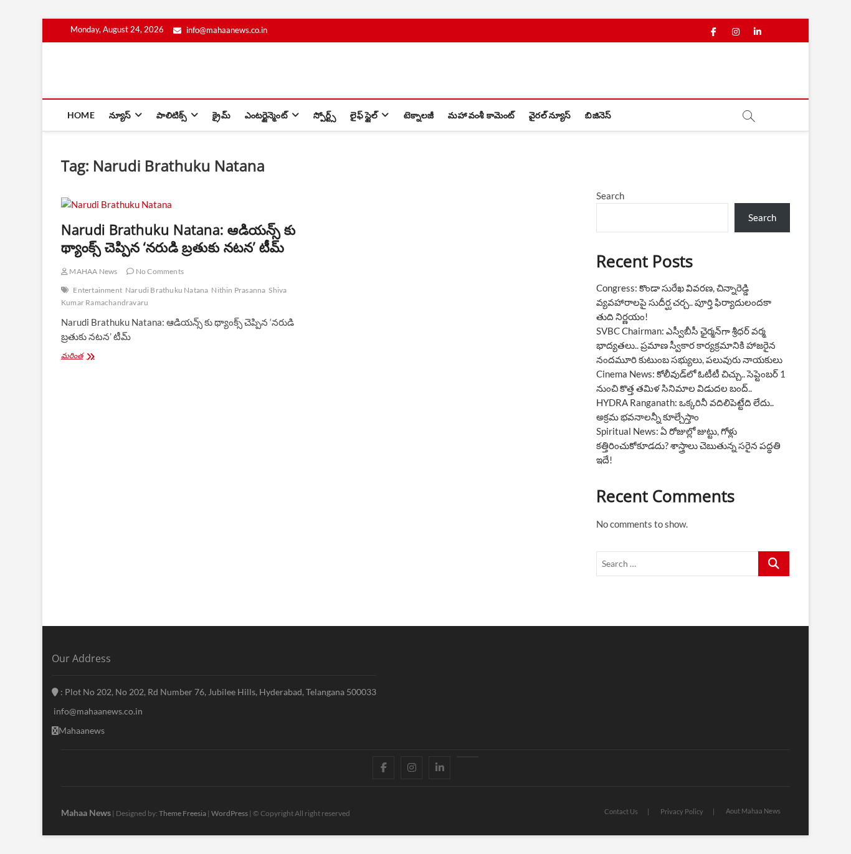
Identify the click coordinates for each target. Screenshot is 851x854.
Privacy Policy (681, 811)
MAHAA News (92, 271)
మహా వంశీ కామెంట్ (481, 115)
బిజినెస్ (598, 115)
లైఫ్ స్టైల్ (364, 115)
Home (81, 115)
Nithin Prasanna (238, 290)
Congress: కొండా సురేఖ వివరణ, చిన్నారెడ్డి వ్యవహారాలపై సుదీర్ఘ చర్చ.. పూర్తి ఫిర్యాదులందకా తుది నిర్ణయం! (683, 302)
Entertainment (97, 290)
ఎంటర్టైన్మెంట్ (266, 115)
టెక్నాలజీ (419, 115)
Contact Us (621, 811)
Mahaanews (82, 730)
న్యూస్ (120, 115)
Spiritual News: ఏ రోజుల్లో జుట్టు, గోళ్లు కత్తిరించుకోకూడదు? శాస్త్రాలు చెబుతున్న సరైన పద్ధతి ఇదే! (688, 445)
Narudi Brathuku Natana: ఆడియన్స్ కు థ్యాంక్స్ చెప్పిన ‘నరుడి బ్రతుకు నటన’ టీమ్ (178, 238)
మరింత (86, 356)
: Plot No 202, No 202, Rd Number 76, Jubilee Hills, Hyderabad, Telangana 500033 (217, 691)
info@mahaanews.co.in (225, 30)
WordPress (229, 813)
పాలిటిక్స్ (171, 115)
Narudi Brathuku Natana (166, 290)
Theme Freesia (182, 813)
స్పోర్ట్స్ (324, 115)
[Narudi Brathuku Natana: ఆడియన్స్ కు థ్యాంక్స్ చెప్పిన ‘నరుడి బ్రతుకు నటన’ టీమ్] (184, 204)
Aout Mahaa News (753, 811)
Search (610, 195)
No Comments (159, 271)
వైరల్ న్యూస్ (550, 115)
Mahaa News (86, 812)
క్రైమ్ (221, 115)
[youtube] (467, 756)
